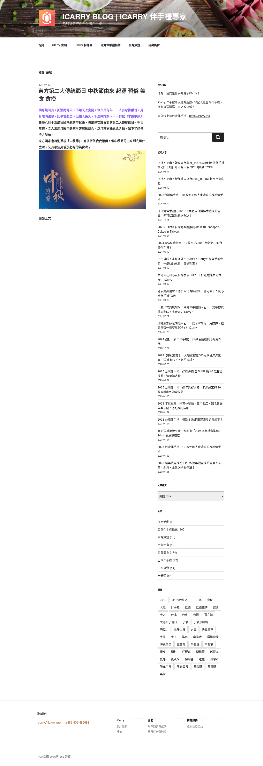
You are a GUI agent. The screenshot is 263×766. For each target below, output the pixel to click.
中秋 (210, 600)
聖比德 (200, 651)
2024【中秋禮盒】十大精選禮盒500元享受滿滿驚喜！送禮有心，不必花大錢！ (189, 357)
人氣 (163, 607)
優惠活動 (163, 522)
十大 (163, 614)
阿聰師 (214, 659)
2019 (163, 600)
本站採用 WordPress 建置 (54, 756)
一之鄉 (197, 600)
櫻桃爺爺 (213, 637)
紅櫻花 (186, 651)
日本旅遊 (163, 568)
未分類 (162, 575)
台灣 (196, 614)
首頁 (41, 45)
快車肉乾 (207, 629)
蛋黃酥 (175, 659)
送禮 (202, 659)
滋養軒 (181, 644)
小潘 (185, 622)
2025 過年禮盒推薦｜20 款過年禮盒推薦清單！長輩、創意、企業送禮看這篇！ (189, 465)
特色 (119, 731)
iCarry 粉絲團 (83, 45)
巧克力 (164, 629)
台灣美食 (154, 45)
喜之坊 (208, 614)
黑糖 (163, 674)
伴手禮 (175, 607)
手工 (174, 637)
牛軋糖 (195, 644)
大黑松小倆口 (168, 622)
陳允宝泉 (165, 666)
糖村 (174, 651)
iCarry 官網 (59, 45)
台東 (185, 614)
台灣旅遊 (134, 45)
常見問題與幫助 (157, 726)
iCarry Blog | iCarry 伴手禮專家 (124, 16)
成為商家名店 (195, 726)
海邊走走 (165, 644)
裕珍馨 (189, 659)
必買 (193, 629)
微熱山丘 (179, 629)
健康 (216, 607)
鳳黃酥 (212, 666)
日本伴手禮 (165, 560)
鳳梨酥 (198, 666)
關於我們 (122, 726)
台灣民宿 (163, 545)
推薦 (185, 637)
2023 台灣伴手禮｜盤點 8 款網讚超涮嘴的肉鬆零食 (190, 419)
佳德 (188, 607)
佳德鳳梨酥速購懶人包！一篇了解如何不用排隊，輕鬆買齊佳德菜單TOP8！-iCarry (191, 325)
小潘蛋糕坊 (201, 622)
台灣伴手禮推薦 (110, 45)
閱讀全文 (45, 218)
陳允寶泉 (182, 666)
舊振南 (214, 651)
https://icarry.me (199, 116)
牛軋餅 (209, 644)
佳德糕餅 (202, 607)
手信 (163, 637)
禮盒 (163, 651)
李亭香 (197, 637)
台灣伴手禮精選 (157, 731)
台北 (174, 614)
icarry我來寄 (180, 600)
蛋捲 (163, 659)
